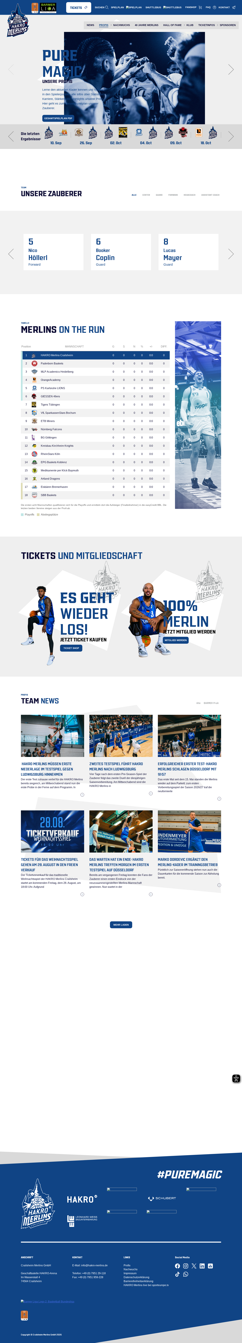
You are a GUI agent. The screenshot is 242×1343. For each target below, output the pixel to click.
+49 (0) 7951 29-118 (94, 1273)
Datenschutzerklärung (136, 1277)
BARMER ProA (211, 702)
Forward (173, 194)
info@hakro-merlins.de (94, 1265)
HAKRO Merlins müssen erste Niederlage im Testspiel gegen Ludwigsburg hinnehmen (47, 768)
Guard (159, 194)
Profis (127, 1265)
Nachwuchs (130, 1269)
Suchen (99, 7)
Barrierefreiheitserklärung (138, 1281)
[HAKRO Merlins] (18, 20)
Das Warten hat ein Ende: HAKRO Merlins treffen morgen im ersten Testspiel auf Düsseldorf (119, 864)
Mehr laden (121, 924)
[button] (119, 115)
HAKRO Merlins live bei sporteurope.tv (146, 1285)
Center (146, 194)
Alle (134, 194)
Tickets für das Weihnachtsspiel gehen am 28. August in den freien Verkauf (49, 864)
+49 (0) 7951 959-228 (90, 1277)
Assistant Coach (210, 194)
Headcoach (189, 194)
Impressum (130, 1273)
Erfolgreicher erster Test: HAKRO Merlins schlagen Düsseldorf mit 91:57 (187, 768)
